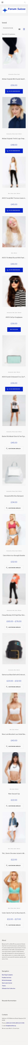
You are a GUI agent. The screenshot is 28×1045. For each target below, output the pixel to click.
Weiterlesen (14, 329)
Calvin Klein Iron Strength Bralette (14, 555)
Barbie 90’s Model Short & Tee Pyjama (14, 436)
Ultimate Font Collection (8, 988)
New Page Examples (7, 974)
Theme (4, 985)
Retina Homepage (7, 980)
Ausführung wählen (14, 448)
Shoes (15, 74)
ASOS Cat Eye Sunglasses (14, 317)
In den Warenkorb (14, 91)
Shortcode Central (7, 983)
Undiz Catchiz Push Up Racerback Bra (14, 913)
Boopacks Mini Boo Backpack (14, 496)
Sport (18, 74)
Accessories (10, 74)
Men (9, 193)
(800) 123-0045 (10, 1023)
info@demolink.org (11, 1025)
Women (20, 133)
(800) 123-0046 (20, 1023)
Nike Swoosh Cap (14, 794)
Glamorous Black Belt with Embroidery (14, 674)
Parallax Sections (6, 977)
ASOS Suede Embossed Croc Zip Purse (15, 377)
